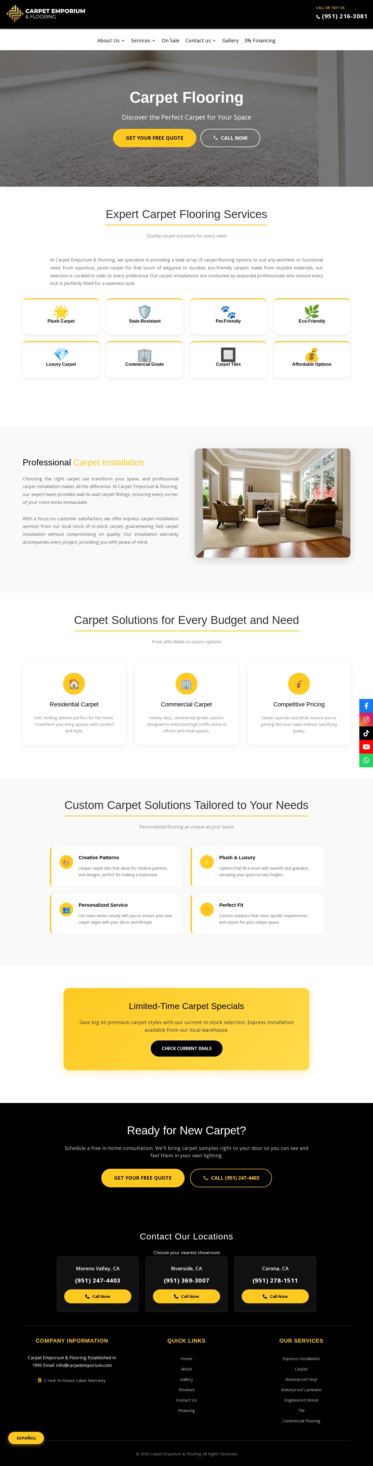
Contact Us (186, 1400)
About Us (108, 41)
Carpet (301, 1369)
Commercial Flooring (301, 1420)
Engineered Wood (301, 1400)
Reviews (187, 1389)
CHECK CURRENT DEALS (187, 1048)
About (186, 1369)
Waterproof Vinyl (301, 1379)
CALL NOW (234, 138)
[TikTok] (366, 733)
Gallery (230, 41)
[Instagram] (366, 719)
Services (140, 41)
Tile (301, 1410)
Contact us (198, 41)
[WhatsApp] (366, 760)
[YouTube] (366, 747)
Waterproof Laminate (301, 1389)
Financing (186, 1410)
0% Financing (260, 41)
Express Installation (301, 1358)
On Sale (170, 41)
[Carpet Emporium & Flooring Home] (45, 14)
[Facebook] (366, 706)
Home (187, 1358)
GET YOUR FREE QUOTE (154, 138)
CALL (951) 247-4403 (235, 1177)
